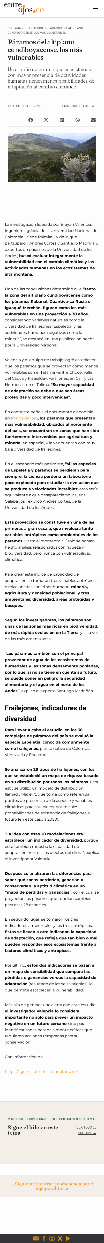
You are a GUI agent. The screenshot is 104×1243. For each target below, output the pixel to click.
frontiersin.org (24, 418)
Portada (14, 28)
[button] (31, 120)
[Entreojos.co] (26, 8)
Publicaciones (34, 28)
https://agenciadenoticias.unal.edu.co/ (41, 1071)
